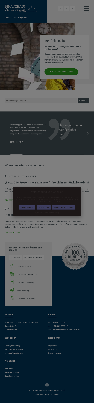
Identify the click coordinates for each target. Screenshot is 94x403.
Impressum (38, 213)
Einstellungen (44, 207)
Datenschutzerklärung (52, 213)
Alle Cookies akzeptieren (63, 207)
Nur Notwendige (27, 207)
